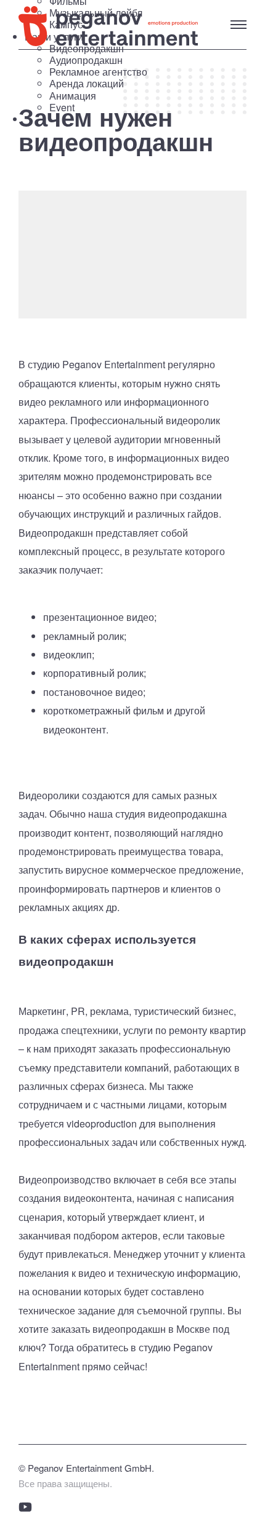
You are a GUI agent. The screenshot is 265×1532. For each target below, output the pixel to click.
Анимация (72, 96)
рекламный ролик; (84, 636)
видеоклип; (68, 654)
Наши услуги (86, 72)
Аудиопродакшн (86, 60)
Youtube (25, 1507)
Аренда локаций (86, 83)
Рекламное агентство (98, 72)
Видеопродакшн (86, 48)
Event (62, 107)
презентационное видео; (100, 617)
